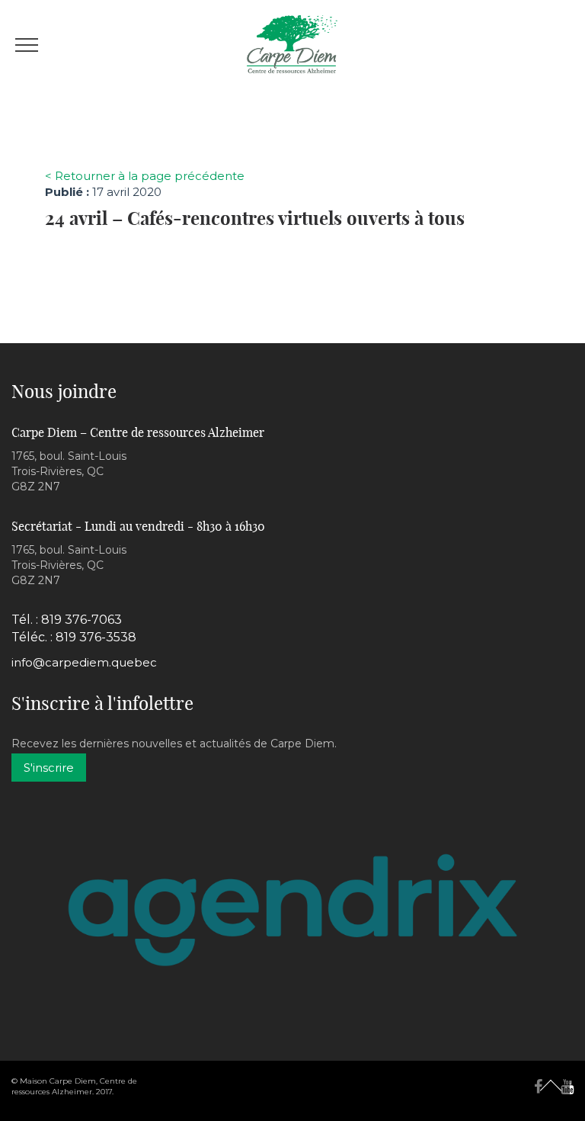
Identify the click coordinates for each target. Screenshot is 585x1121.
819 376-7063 (81, 619)
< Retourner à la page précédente (145, 176)
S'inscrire (49, 767)
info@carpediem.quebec (84, 662)
